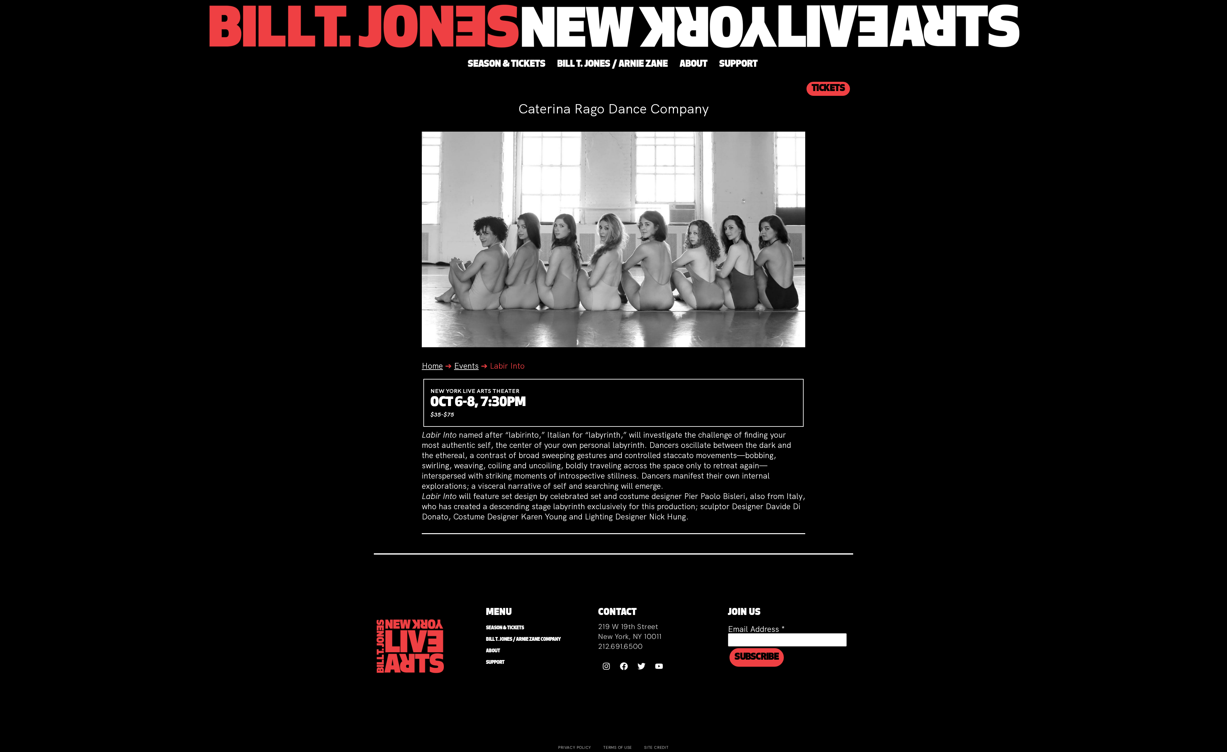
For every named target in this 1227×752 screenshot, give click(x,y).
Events (466, 366)
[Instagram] (606, 666)
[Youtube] (659, 666)
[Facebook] (624, 666)
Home (432, 366)
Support (495, 662)
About (493, 651)
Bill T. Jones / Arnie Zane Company (523, 639)
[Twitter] (641, 666)
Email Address (756, 629)
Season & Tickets (505, 628)
